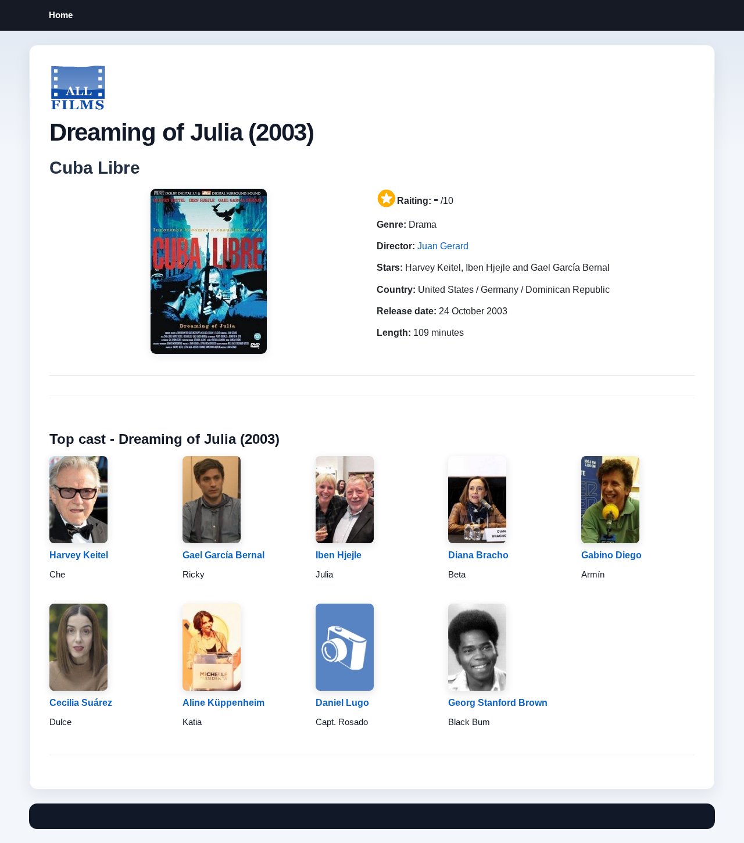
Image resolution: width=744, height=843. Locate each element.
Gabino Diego (611, 555)
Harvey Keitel (78, 555)
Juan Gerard (442, 246)
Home (61, 15)
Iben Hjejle (339, 555)
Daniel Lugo (342, 703)
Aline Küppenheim (223, 703)
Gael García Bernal (223, 555)
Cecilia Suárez (80, 703)
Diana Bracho (478, 555)
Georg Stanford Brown (498, 703)
